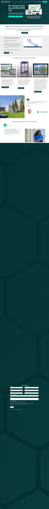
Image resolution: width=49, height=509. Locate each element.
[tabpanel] (24, 135)
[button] (23, 17)
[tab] (5, 125)
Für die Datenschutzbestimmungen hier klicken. (16, 409)
